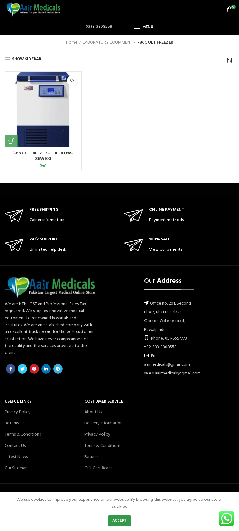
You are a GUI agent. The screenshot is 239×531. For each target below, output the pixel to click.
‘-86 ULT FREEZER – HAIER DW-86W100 (43, 156)
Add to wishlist (72, 80)
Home (71, 43)
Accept (119, 521)
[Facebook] (10, 369)
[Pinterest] (34, 369)
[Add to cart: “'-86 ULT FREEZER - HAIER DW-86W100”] (11, 141)
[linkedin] (46, 369)
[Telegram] (58, 369)
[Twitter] (22, 369)
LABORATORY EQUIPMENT (107, 43)
